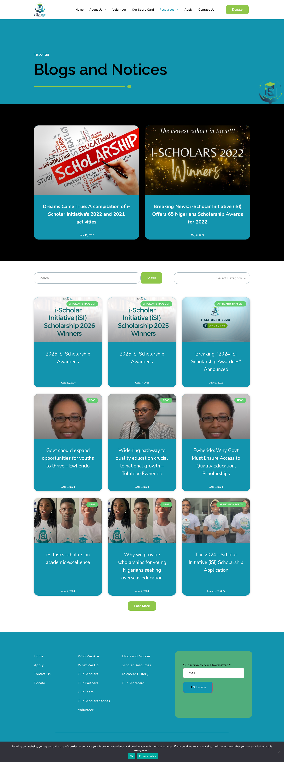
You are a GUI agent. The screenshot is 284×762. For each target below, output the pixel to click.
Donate (39, 683)
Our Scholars (88, 674)
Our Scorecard (133, 683)
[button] (237, 9)
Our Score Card (143, 9)
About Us (95, 9)
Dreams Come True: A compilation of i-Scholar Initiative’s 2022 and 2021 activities (86, 214)
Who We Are (88, 656)
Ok (131, 756)
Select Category (229, 278)
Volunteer (119, 9)
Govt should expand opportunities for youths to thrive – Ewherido (68, 458)
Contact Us (206, 9)
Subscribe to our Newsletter (206, 665)
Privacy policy (147, 756)
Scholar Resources (136, 665)
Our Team (86, 692)
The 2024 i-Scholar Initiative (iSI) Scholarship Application (216, 562)
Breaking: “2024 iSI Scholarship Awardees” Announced (216, 362)
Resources (167, 9)
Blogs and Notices (136, 656)
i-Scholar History (135, 674)
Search (151, 278)
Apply (189, 9)
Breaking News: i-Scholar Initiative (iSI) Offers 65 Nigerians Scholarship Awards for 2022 (197, 214)
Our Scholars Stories (94, 701)
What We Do (88, 665)
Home (80, 9)
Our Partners (88, 683)
